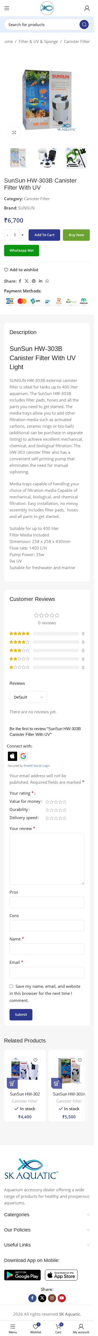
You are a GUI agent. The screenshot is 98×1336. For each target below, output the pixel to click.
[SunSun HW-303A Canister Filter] (69, 1071)
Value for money (25, 801)
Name (17, 939)
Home (7, 41)
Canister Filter (77, 41)
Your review (22, 828)
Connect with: (19, 746)
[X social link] (26, 281)
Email (16, 962)
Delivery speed (23, 818)
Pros (14, 892)
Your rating (22, 793)
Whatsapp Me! (22, 250)
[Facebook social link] (20, 281)
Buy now (76, 234)
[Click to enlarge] (14, 132)
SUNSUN (26, 208)
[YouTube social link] (62, 1298)
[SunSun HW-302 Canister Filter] (25, 1071)
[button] (12, 1083)
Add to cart (44, 234)
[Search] (84, 24)
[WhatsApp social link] (47, 281)
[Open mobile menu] (6, 8)
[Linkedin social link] (40, 281)
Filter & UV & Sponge (38, 41)
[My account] (87, 8)
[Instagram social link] (52, 1298)
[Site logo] (47, 7)
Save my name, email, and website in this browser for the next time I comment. (45, 993)
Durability (19, 809)
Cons (14, 915)
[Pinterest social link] (33, 281)
